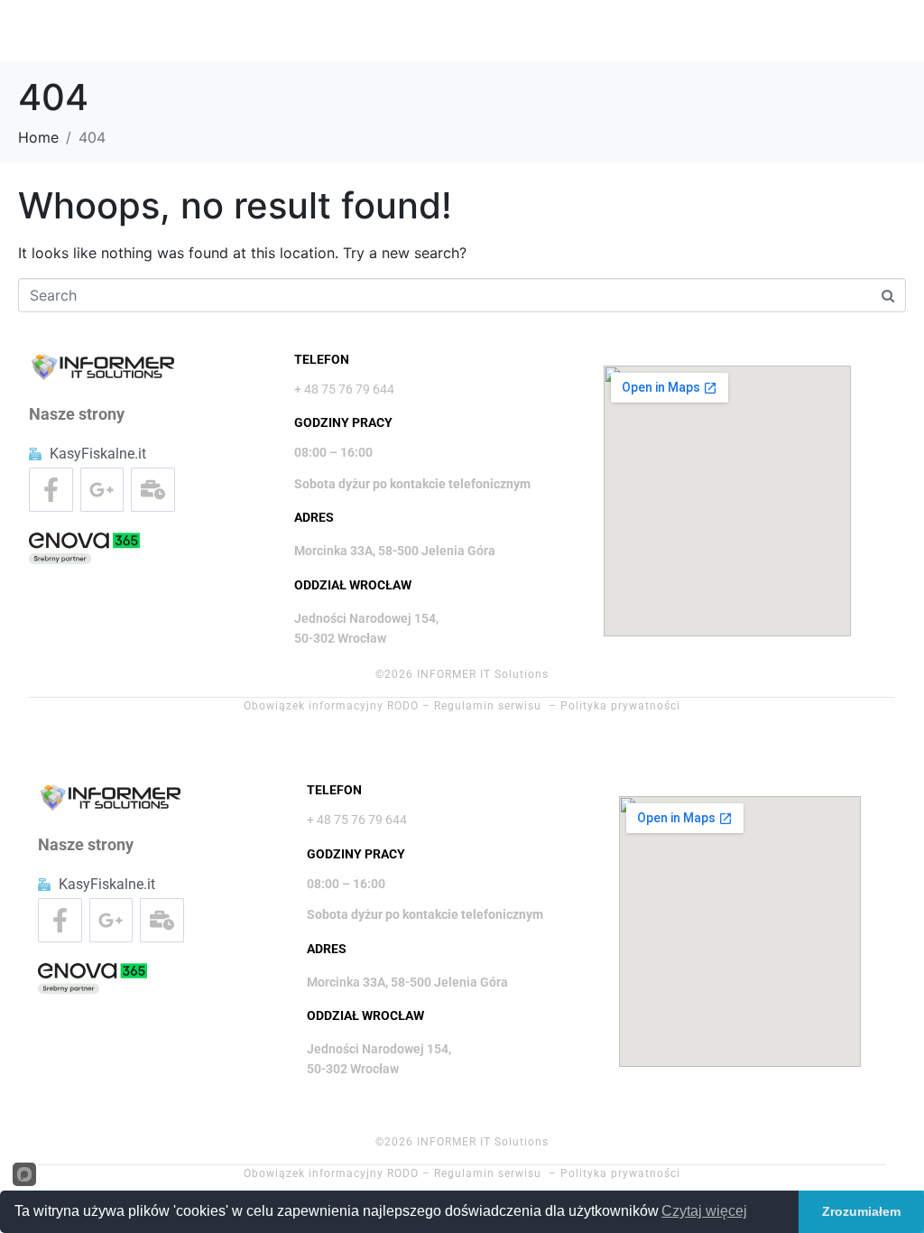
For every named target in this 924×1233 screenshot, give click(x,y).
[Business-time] (153, 490)
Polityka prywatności (620, 706)
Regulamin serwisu (487, 706)
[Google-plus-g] (102, 490)
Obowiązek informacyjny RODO (331, 706)
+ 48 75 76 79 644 (344, 389)
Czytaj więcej (704, 1211)
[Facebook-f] (51, 490)
